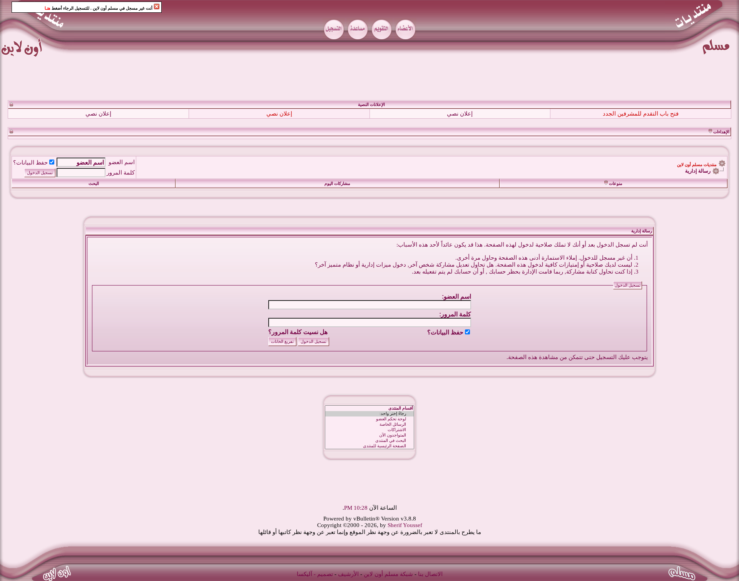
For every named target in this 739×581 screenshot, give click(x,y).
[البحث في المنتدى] (369, 440)
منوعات (615, 183)
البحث (94, 183)
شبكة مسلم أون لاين (388, 574)
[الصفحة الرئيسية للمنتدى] (369, 446)
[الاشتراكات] (369, 430)
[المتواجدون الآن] (369, 435)
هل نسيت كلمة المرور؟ (298, 332)
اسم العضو (122, 162)
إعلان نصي (460, 114)
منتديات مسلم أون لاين (697, 165)
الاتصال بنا (430, 574)
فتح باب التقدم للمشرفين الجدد (641, 114)
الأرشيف (348, 574)
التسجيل (606, 357)
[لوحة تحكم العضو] (369, 419)
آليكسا (304, 574)
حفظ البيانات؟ (30, 163)
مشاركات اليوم (337, 183)
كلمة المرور (121, 173)
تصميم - (323, 574)
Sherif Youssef (405, 525)
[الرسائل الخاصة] (369, 424)
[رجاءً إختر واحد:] (369, 413)
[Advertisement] (369, 78)
